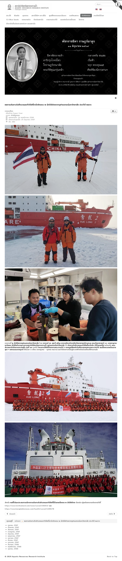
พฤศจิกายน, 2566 (14, 546)
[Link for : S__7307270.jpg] (61, 61)
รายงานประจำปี (51, 19)
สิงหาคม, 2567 (13, 529)
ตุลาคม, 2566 (13, 548)
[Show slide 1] (116, 98)
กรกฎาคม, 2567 (14, 531)
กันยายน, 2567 (13, 527)
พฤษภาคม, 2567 (14, 536)
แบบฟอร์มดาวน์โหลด (68, 19)
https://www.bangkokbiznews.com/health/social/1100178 (29, 509)
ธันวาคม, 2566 (13, 544)
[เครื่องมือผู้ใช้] (114, 111)
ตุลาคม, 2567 (13, 525)
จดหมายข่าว (26, 19)
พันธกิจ (16, 15)
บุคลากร (25, 15)
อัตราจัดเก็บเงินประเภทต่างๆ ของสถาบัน (20, 23)
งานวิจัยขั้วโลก (99, 15)
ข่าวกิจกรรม (86, 15)
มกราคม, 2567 (13, 542)
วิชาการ (81, 19)
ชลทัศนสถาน (74, 15)
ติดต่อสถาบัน (38, 19)
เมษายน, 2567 (13, 538)
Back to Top (112, 556)
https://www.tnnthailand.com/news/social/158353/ (26, 505)
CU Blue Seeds (12, 19)
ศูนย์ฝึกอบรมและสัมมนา (57, 15)
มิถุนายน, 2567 (13, 534)
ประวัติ (8, 15)
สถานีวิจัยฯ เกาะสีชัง (38, 15)
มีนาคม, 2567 (13, 540)
